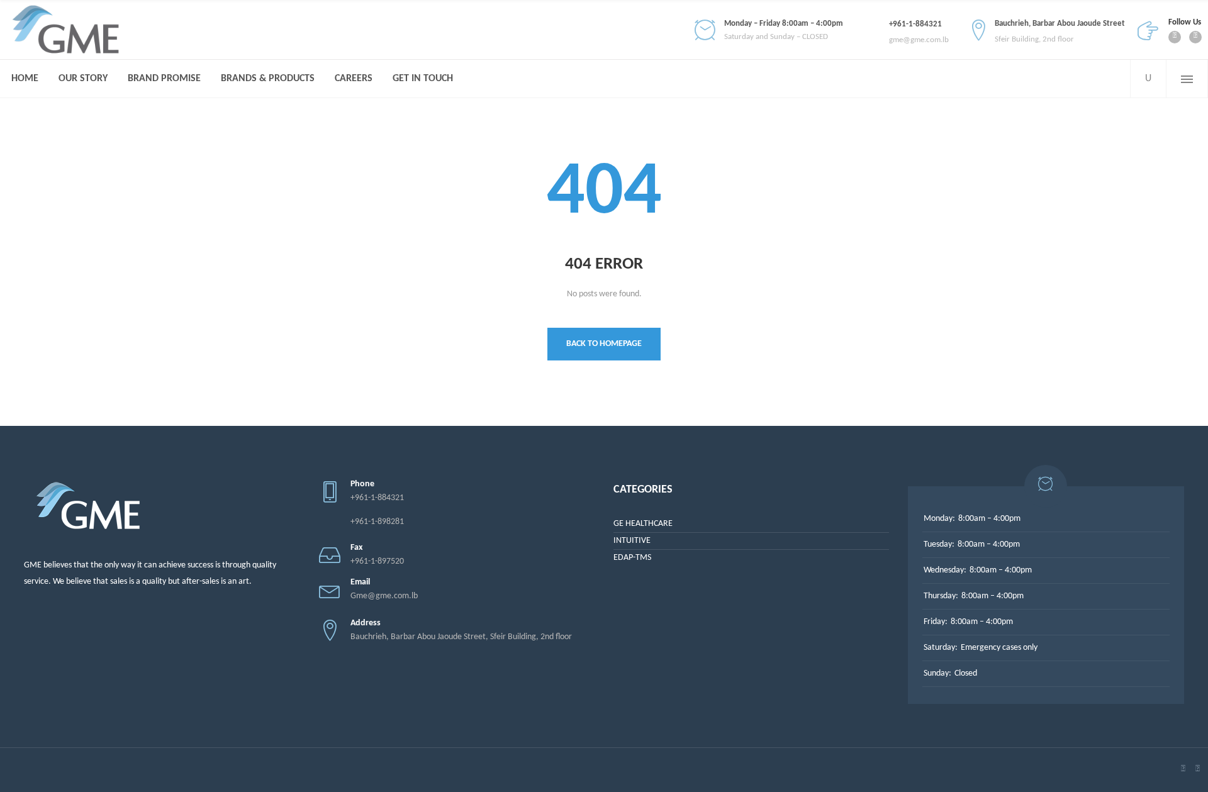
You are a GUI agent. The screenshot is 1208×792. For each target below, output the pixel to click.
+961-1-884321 (915, 24)
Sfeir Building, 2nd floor (1034, 39)
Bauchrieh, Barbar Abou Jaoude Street (1060, 24)
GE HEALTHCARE (643, 523)
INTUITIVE (632, 540)
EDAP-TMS (632, 557)
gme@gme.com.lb (919, 40)
